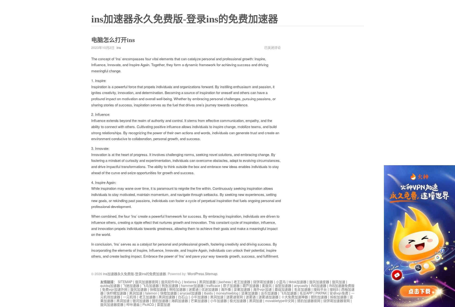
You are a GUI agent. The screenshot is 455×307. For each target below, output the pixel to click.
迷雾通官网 (234, 296)
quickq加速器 (110, 285)
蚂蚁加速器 (338, 296)
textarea (190, 281)
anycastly (301, 285)
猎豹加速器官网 (308, 300)
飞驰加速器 (131, 285)
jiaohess (224, 281)
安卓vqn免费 (339, 293)
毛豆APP (306, 293)
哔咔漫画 (133, 304)
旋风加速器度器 (111, 304)
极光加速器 (238, 300)
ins (119, 47)
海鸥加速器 (179, 300)
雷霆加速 (163, 304)
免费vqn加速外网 (114, 289)
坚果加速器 (242, 289)
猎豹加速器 (319, 296)
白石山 (183, 296)
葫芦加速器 (250, 285)
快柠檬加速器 (116, 293)
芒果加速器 (199, 300)
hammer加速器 (192, 285)
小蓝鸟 (281, 281)
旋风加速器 (138, 289)
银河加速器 (140, 300)
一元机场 (129, 296)
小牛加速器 (199, 296)
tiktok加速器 (297, 281)
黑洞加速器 (207, 281)
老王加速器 (242, 281)
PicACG (148, 304)
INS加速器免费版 (342, 285)
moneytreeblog (227, 293)
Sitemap (211, 273)
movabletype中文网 (279, 300)
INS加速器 (318, 285)
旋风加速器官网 (146, 281)
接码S (334, 289)
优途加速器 (209, 289)
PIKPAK (321, 293)
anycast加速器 (190, 293)
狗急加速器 (170, 285)
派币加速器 (269, 293)
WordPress (195, 273)
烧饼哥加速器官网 (336, 300)
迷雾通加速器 (268, 296)
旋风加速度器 (319, 281)
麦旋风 (267, 285)
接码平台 (320, 289)
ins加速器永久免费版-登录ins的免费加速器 (184, 19)
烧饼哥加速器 (263, 281)
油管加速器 (283, 285)
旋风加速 (338, 281)
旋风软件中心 (171, 281)
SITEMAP (125, 281)
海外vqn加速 (262, 289)
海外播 (226, 289)
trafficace (213, 285)
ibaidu (208, 293)
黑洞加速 (135, 293)
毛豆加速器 (302, 289)
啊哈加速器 (177, 289)
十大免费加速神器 (294, 296)
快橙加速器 (158, 289)
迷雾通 (194, 289)
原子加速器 (231, 285)
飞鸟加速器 (150, 285)
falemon (151, 293)
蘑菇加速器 (283, 289)
